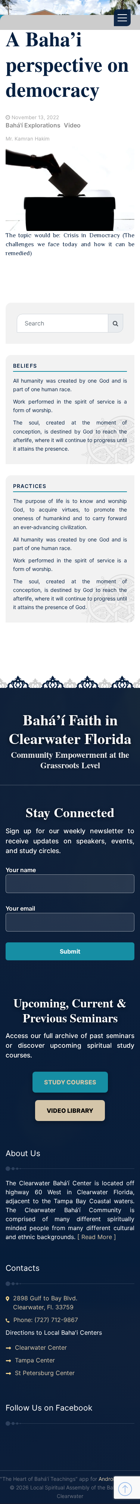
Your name (21, 870)
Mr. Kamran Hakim (28, 139)
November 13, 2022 (35, 117)
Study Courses (70, 1082)
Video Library (70, 1110)
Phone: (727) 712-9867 (45, 1320)
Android (108, 1479)
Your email (20, 908)
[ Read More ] (96, 1237)
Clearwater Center (41, 1347)
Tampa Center (35, 1360)
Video (72, 125)
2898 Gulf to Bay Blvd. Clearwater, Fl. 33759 (45, 1302)
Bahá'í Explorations (33, 125)
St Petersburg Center (45, 1373)
